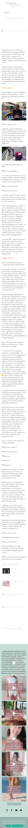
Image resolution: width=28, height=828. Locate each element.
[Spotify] (21, 810)
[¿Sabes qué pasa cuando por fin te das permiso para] (14, 662)
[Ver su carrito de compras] (23, 12)
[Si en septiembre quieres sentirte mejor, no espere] (14, 764)
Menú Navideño (14, 568)
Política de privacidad (17, 825)
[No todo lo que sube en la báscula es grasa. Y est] (14, 738)
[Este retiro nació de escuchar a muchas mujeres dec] (14, 713)
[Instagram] (7, 810)
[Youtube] (16, 810)
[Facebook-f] (12, 810)
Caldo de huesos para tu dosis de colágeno (18, 595)
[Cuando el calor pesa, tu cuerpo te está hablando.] (14, 789)
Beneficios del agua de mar (16, 607)
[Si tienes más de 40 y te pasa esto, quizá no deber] (14, 688)
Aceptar (8, 825)
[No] (26, 823)
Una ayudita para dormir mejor (17, 581)
